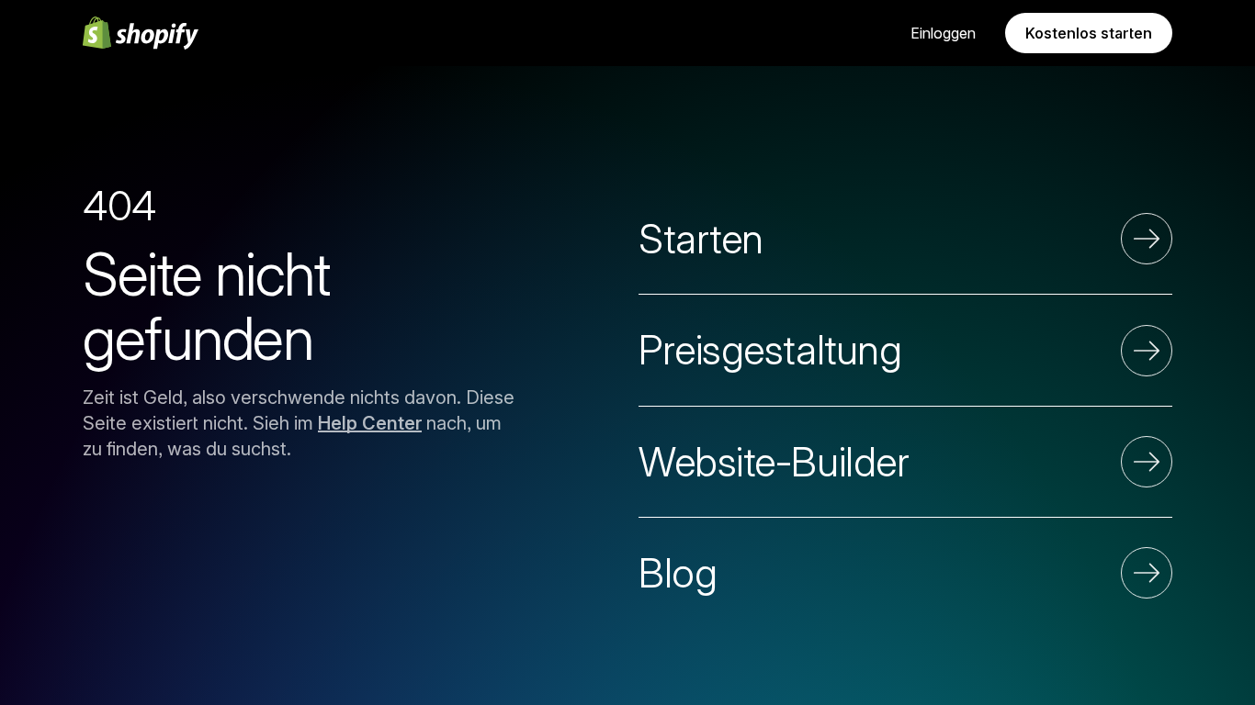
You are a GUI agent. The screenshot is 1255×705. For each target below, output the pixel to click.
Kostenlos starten (1088, 33)
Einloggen (943, 33)
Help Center (370, 423)
